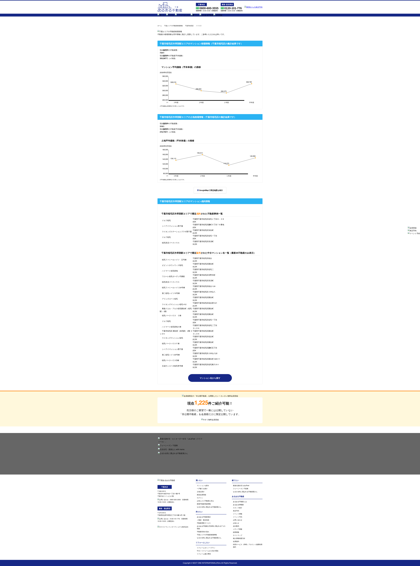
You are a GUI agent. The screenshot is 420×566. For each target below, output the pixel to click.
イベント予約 (237, 517)
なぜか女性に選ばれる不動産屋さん (209, 507)
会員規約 (236, 541)
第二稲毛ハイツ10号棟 (171, 293)
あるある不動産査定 (204, 517)
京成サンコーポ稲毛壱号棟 (172, 366)
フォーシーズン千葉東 (240, 488)
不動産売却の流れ (203, 531)
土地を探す (201, 491)
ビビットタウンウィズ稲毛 (172, 265)
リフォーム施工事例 (204, 554)
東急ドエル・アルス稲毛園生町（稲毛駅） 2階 (176, 310)
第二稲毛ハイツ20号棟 (171, 354)
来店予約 (236, 510)
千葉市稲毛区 (189, 26)
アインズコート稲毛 (170, 298)
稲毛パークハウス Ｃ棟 (171, 315)
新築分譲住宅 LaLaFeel (241, 485)
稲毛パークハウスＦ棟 (170, 343)
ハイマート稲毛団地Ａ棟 (171, 326)
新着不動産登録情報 (204, 504)
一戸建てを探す (202, 488)
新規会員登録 (201, 494)
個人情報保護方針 (239, 538)
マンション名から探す (210, 377)
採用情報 (236, 532)
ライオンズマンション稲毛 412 (174, 304)
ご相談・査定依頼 (203, 520)
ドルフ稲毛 (166, 220)
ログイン (200, 497)
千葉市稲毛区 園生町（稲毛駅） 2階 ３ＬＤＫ (176, 332)
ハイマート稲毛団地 (170, 271)
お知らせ (236, 523)
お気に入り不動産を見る (205, 501)
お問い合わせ (237, 520)
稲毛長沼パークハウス (170, 242)
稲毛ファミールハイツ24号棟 (173, 287)
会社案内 (236, 526)
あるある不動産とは (240, 501)
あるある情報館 (238, 504)
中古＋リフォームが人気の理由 (207, 550)
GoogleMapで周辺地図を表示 (211, 190)
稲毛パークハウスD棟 (170, 360)
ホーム (160, 26)
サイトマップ (237, 535)
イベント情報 (237, 514)
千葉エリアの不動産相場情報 (173, 26)
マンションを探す (203, 485)
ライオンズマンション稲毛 (172, 338)
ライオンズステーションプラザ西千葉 (177, 231)
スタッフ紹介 (237, 507)
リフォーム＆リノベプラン (206, 547)
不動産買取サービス (204, 523)
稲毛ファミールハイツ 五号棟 (174, 259)
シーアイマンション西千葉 (172, 226)
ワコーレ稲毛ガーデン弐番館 (173, 276)
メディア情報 (237, 529)
